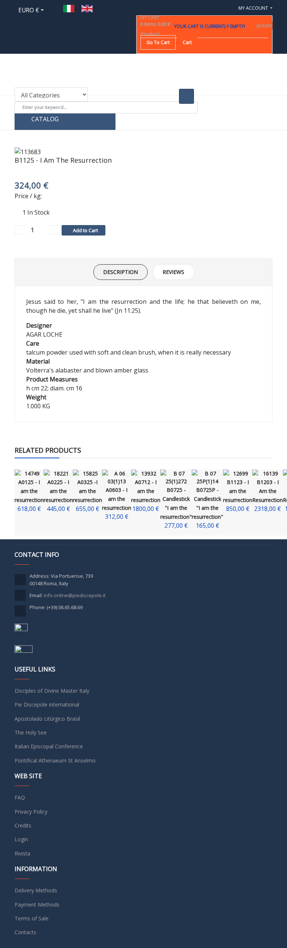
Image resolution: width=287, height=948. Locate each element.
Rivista (22, 853)
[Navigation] (269, 120)
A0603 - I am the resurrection (116, 498)
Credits (23, 825)
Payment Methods (37, 904)
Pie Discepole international (47, 704)
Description (120, 271)
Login (21, 839)
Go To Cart (158, 42)
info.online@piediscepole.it (74, 595)
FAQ (20, 797)
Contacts (25, 932)
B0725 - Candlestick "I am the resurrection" (176, 503)
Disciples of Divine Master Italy (52, 690)
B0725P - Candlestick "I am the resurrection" (207, 503)
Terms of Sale (32, 918)
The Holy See (31, 732)
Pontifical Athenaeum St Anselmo (55, 760)
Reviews (173, 271)
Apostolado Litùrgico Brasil (47, 718)
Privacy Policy (31, 811)
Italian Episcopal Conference (49, 746)
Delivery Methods (36, 890)
